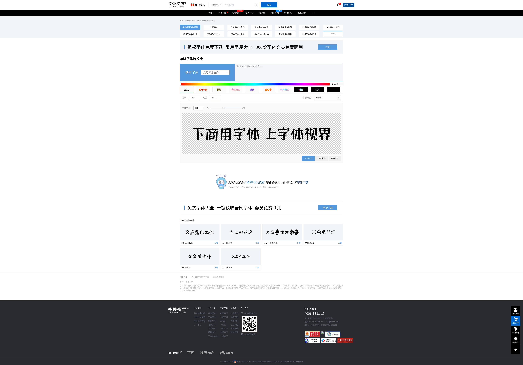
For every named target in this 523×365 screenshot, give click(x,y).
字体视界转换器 (214, 34)
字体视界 (188, 20)
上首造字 (224, 336)
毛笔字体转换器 (309, 34)
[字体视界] (178, 4)
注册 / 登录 (348, 5)
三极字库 (224, 328)
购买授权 (275, 13)
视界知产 (212, 332)
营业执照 (234, 325)
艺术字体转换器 (237, 27)
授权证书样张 (199, 321)
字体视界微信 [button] (249, 313)
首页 (211, 13)
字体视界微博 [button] (249, 334)
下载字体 (321, 158)
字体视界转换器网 (190, 27)
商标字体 (212, 325)
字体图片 (212, 328)
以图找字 (236, 13)
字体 (182, 282)
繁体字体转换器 (261, 27)
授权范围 (234, 321)
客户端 (262, 13)
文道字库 (224, 332)
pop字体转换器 (333, 27)
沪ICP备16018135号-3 (294, 362)
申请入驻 (234, 328)
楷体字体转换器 (285, 34)
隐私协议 (234, 332)
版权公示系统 (199, 317)
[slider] (226, 108)
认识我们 (234, 313)
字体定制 (288, 13)
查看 (216, 243)
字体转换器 (197, 20)
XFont (222, 321)
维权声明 (234, 317)
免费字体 (212, 321)
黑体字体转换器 (237, 34)
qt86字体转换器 (209, 20)
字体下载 (222, 13)
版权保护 (302, 13)
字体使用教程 (199, 313)
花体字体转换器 (190, 34)
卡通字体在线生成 (261, 34)
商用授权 (334, 158)
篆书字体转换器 (285, 27)
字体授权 (212, 313)
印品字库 (224, 313)
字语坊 (223, 325)
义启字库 (224, 317)
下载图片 (308, 158)
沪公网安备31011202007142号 (274, 362)
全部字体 (214, 27)
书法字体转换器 (309, 27)
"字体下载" (302, 182)
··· (312, 12)
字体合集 (249, 13)
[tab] (249, 314)
